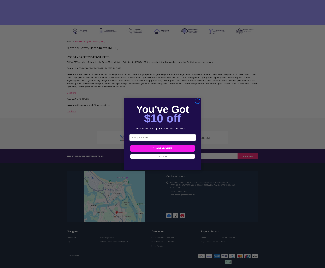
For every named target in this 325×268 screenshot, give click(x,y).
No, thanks (162, 156)
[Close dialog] (197, 101)
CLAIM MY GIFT (162, 148)
